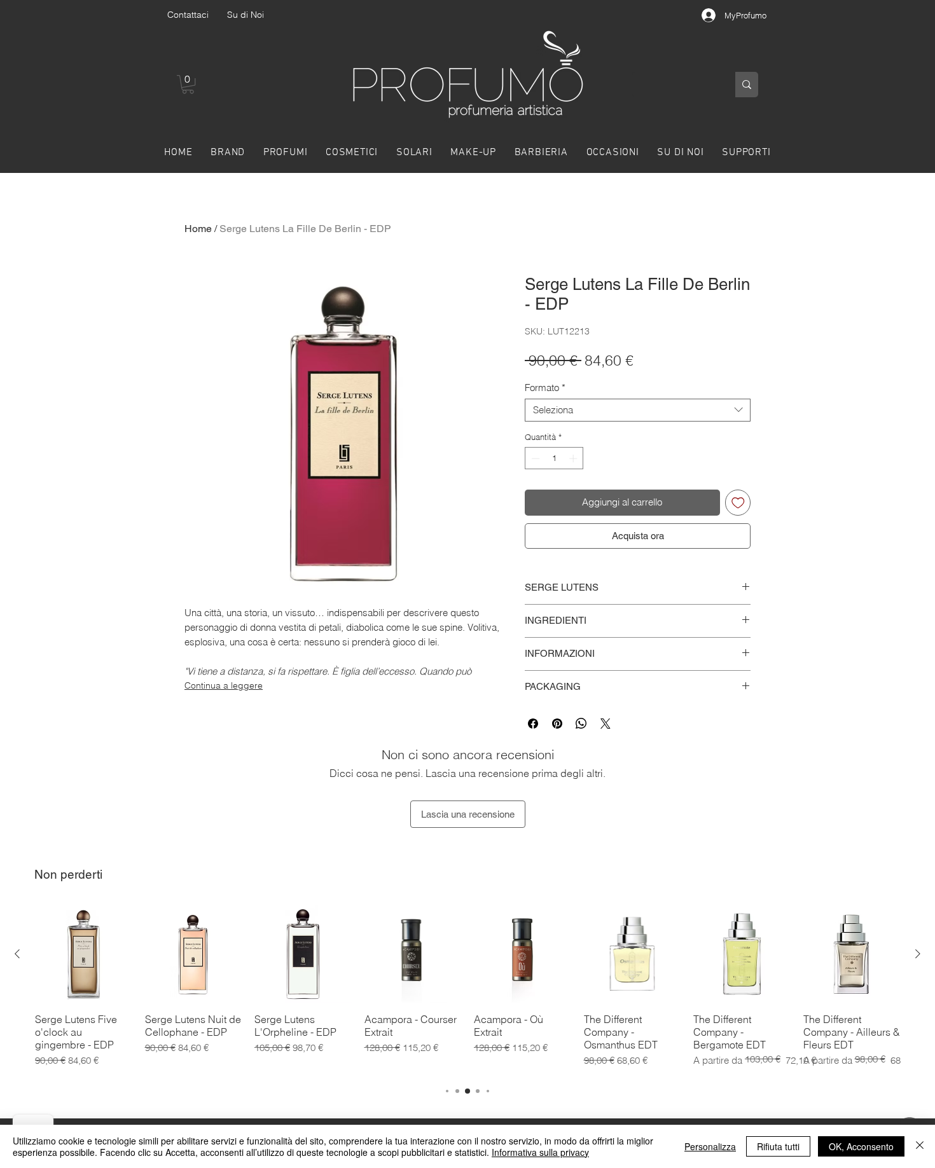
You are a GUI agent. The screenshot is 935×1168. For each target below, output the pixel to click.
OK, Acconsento (861, 1146)
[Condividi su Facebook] (533, 723)
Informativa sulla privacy (540, 1152)
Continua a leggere (223, 685)
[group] (467, 989)
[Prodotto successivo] (917, 953)
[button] (188, 84)
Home (198, 229)
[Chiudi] (919, 1146)
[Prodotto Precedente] (17, 953)
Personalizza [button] (710, 1146)
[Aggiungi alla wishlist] (738, 503)
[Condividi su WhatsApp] (581, 723)
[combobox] (638, 410)
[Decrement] (534, 458)
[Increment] (574, 458)
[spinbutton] (554, 458)
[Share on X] (605, 723)
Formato (545, 388)
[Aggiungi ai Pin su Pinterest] (557, 723)
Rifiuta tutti (778, 1146)
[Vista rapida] (83, 954)
